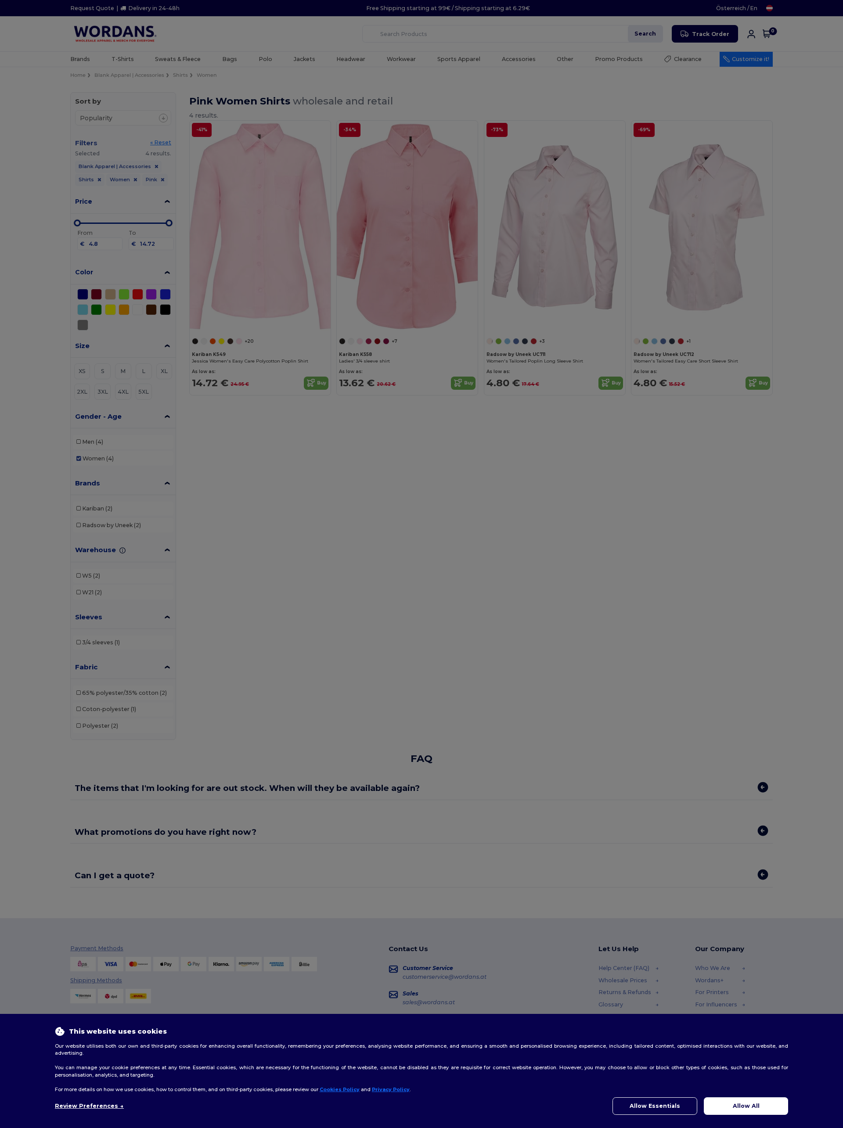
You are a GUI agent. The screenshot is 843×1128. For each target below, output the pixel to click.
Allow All (746, 1106)
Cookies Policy (340, 1089)
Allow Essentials (655, 1106)
